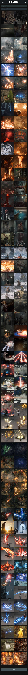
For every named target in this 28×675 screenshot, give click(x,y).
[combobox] (13, 9)
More (14, 669)
